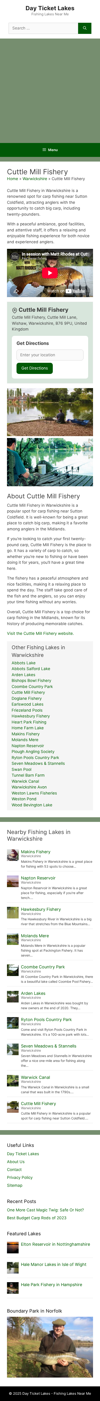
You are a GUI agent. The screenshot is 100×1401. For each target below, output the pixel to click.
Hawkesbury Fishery (31, 716)
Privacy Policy (20, 1177)
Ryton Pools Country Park (35, 757)
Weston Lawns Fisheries (34, 793)
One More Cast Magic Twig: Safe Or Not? (45, 1210)
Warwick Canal (25, 781)
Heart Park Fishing (29, 722)
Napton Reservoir (28, 745)
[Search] (84, 28)
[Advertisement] (50, 91)
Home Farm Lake (28, 728)
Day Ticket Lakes (50, 8)
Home (12, 178)
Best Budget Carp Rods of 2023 (37, 1218)
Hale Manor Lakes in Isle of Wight (54, 1264)
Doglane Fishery (27, 698)
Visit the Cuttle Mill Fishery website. (40, 633)
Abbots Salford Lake (31, 668)
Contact (14, 1169)
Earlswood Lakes (27, 704)
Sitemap (14, 1185)
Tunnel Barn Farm (28, 775)
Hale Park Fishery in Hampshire (51, 1284)
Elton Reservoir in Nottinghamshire (55, 1244)
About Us (16, 1161)
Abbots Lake (24, 663)
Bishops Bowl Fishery (31, 680)
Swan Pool (21, 769)
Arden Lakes (23, 674)
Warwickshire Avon (29, 787)
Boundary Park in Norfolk (34, 1311)
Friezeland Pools (27, 710)
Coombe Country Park (32, 686)
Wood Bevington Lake (32, 805)
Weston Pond (24, 799)
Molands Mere (25, 739)
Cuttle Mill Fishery (28, 692)
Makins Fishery (26, 734)
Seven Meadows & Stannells (38, 763)
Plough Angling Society (33, 751)
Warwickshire (35, 178)
